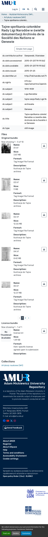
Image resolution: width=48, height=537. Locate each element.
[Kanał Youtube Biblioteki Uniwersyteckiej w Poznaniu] (7, 421)
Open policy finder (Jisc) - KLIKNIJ (18, 476)
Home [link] (4, 14)
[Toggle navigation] (43, 9)
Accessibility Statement (15, 456)
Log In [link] (15, 9)
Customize (26, 533)
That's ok (6, 533)
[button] (8, 3)
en (24, 9)
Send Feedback (14, 428)
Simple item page (24, 49)
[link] (44, 145)
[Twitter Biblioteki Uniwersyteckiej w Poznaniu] (11, 421)
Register (7, 444)
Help (5, 450)
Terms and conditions (13, 453)
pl (28, 9)
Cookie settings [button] (10, 459)
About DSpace (10, 447)
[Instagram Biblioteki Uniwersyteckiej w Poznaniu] (15, 421)
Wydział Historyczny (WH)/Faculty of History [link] (21, 14)
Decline (16, 533)
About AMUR (9, 441)
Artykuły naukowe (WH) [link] (15, 17)
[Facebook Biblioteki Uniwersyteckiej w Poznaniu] (4, 421)
